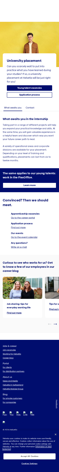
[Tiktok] (32, 417)
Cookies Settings (29, 464)
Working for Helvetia (12, 354)
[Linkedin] (25, 414)
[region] (29, 451)
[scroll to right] (57, 324)
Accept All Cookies (29, 456)
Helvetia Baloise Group (13, 389)
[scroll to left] (51, 324)
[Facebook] (5, 414)
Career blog (8, 358)
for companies (9, 402)
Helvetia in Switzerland (13, 385)
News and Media (10, 381)
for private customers (12, 398)
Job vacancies (9, 350)
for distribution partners (13, 371)
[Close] (56, 434)
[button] (29, 88)
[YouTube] (12, 414)
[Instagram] (18, 414)
